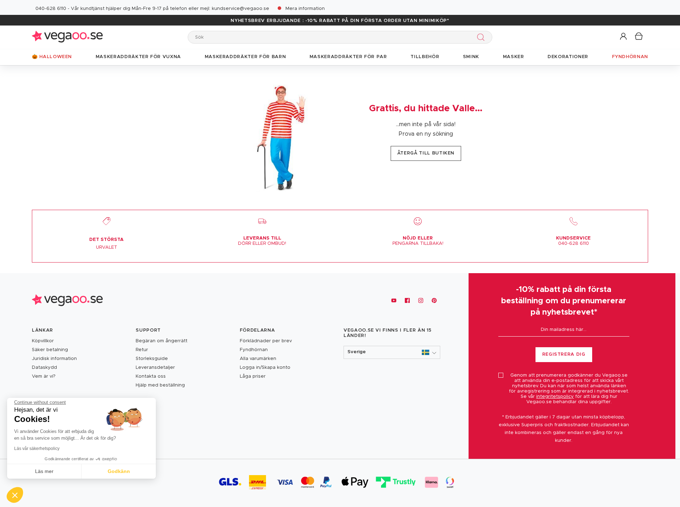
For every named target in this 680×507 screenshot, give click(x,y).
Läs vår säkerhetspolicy (37, 448)
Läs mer (44, 471)
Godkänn (119, 471)
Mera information (305, 8)
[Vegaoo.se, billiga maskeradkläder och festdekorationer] (67, 37)
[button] (623, 37)
